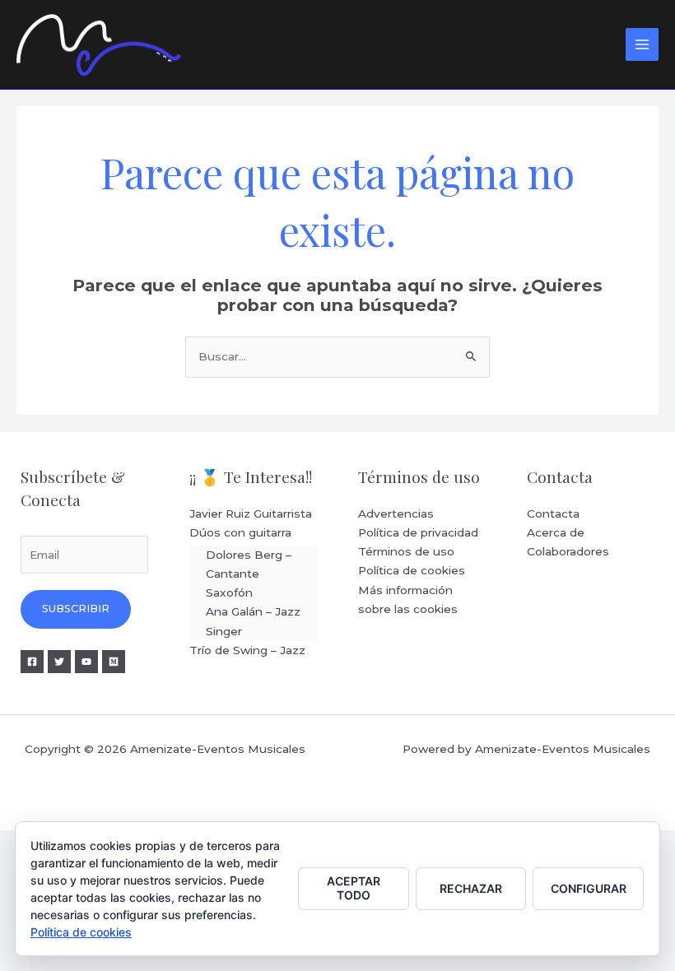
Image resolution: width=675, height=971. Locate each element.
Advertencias (396, 513)
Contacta (553, 513)
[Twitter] (59, 661)
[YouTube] (86, 661)
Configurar (588, 888)
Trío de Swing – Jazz (247, 650)
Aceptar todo (353, 888)
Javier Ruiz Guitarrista (250, 513)
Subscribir (75, 608)
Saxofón (229, 592)
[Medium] (113, 661)
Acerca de (555, 532)
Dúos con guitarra (240, 532)
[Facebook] (32, 661)
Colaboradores (568, 551)
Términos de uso (406, 551)
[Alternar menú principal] (642, 45)
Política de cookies (411, 570)
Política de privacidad (418, 532)
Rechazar (471, 888)
